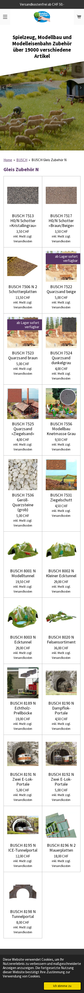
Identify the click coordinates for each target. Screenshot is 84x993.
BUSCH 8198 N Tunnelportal (23, 914)
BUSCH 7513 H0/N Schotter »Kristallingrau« (22, 220)
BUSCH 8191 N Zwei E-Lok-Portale (23, 779)
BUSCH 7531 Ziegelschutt (61, 497)
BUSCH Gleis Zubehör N (49, 160)
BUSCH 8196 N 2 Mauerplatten (61, 848)
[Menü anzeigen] (5, 17)
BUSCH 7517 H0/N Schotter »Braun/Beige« (61, 220)
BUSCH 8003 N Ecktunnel (23, 639)
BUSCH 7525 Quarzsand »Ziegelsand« (22, 428)
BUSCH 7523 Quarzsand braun (23, 355)
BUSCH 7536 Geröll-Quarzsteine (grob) (23, 502)
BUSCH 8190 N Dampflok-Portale (61, 708)
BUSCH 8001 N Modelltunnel (23, 573)
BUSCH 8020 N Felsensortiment (61, 639)
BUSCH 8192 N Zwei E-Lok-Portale (61, 779)
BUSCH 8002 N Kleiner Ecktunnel (61, 573)
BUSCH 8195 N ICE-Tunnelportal (22, 848)
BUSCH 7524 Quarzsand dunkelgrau (61, 357)
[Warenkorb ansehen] (79, 17)
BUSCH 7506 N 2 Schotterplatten (22, 289)
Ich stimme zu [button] (62, 986)
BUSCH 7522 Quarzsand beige (61, 289)
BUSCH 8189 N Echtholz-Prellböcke (23, 708)
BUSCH (21, 160)
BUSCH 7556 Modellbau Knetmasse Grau (61, 428)
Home (8, 160)
